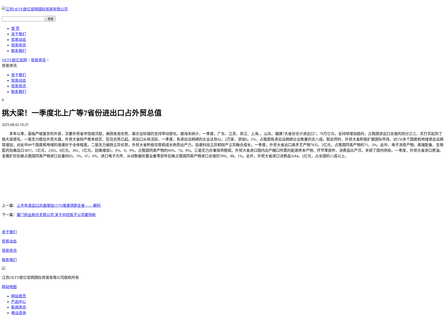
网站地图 (9, 287)
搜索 (51, 19)
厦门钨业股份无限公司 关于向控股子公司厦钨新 (56, 215)
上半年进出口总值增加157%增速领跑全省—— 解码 (59, 205)
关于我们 (18, 34)
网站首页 (18, 296)
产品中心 (18, 302)
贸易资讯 (18, 45)
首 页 (15, 28)
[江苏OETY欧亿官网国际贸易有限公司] (35, 9)
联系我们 (18, 51)
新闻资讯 (18, 307)
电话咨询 (18, 313)
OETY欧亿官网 (14, 60)
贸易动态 (18, 40)
